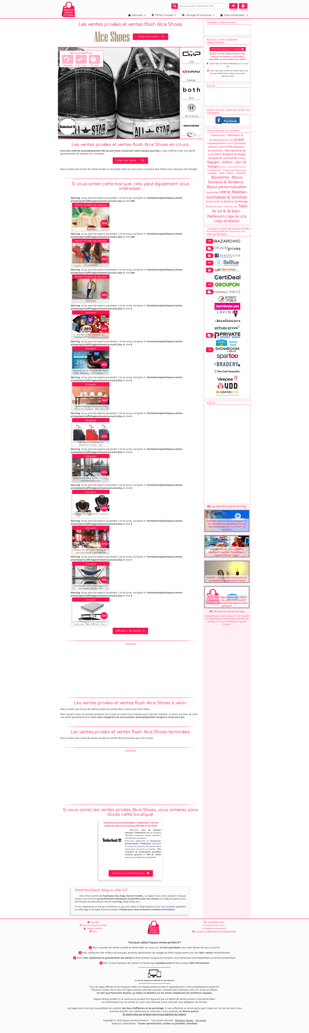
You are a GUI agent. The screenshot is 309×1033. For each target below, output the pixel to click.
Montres (213, 146)
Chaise (241, 158)
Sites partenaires (233, 15)
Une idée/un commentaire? (214, 928)
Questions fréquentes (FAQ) (94, 925)
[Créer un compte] (243, 6)
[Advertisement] (130, 669)
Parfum (230, 143)
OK (225, 6)
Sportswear (240, 143)
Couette (222, 146)
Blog (94, 931)
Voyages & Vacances (198, 15)
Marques (137, 15)
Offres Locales (163, 15)
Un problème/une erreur (214, 925)
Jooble (239, 139)
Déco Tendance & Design (230, 154)
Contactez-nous (215, 922)
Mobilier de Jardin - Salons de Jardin (222, 206)
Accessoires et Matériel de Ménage (227, 201)
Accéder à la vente (94, 228)
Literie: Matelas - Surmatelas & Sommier (227, 194)
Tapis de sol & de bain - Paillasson (227, 211)
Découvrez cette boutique (128, 873)
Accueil (94, 922)
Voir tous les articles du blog (228, 611)
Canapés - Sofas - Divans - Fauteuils (227, 173)
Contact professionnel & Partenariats (215, 931)
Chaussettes (212, 192)
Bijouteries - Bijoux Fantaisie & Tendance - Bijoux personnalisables (227, 182)
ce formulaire (167, 909)
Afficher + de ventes (129, 630)
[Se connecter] (233, 6)
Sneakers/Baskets (216, 143)
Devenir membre (94, 928)
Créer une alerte (148, 36)
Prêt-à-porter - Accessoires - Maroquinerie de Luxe (227, 150)
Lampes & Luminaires (223, 158)
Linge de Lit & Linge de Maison (230, 218)
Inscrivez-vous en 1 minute (226, 48)
